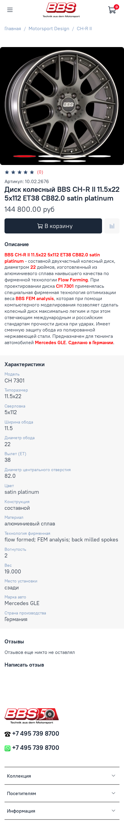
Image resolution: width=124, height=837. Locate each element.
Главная (13, 28)
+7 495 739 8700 (35, 733)
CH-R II (84, 28)
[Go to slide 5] (49, 161)
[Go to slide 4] (99, 156)
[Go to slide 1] (24, 156)
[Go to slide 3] (74, 156)
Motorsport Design (49, 28)
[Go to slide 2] (49, 156)
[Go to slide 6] (74, 161)
